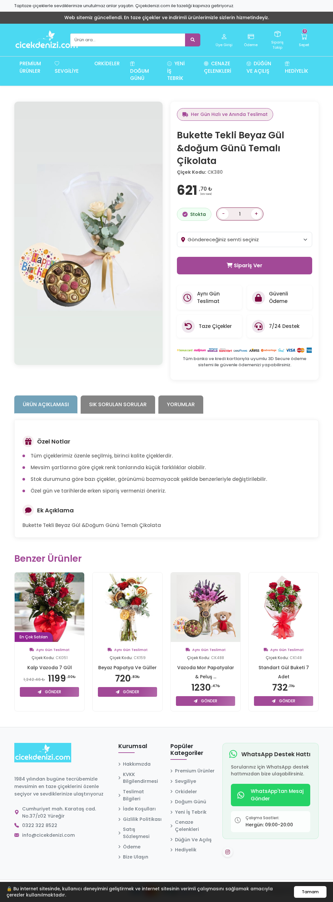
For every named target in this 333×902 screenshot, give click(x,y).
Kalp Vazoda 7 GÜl (49, 667)
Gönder (52, 692)
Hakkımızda (137, 764)
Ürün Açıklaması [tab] (46, 404)
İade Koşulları (139, 809)
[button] (86, 67)
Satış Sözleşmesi (136, 833)
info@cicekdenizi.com (48, 835)
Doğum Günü (139, 75)
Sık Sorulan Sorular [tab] (118, 404)
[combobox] (250, 239)
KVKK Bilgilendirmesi (140, 778)
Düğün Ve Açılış (258, 67)
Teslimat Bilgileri (133, 795)
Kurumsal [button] (132, 746)
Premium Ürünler (30, 67)
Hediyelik (296, 71)
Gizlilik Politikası (142, 819)
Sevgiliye (67, 71)
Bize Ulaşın (135, 857)
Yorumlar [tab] (181, 404)
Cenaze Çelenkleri (217, 67)
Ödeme (131, 847)
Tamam (310, 892)
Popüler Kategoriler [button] (186, 750)
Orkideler (107, 63)
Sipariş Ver (247, 265)
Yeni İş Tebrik (176, 71)
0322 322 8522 (39, 825)
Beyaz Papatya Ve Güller (127, 667)
